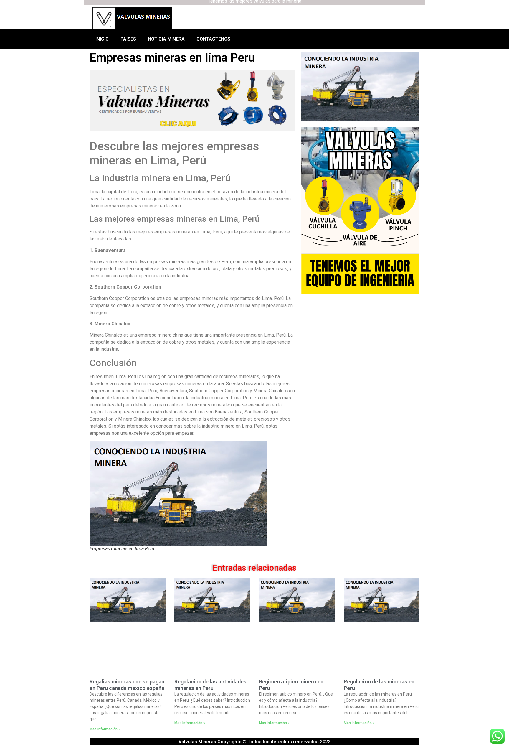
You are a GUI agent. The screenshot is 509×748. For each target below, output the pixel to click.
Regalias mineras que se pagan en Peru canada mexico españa (127, 684)
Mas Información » (105, 729)
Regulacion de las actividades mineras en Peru (210, 684)
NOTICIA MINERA (166, 39)
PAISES (128, 39)
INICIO (102, 39)
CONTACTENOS (213, 39)
